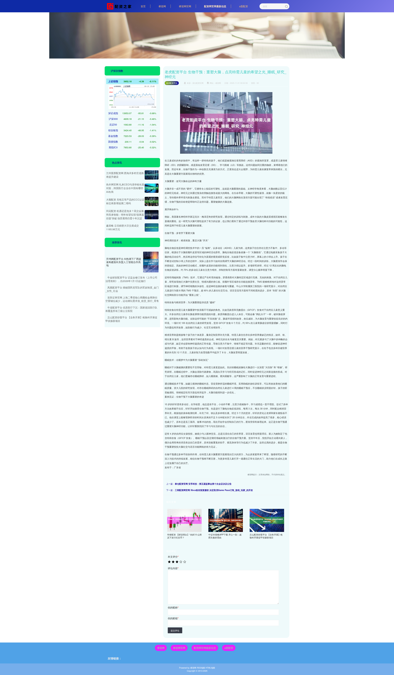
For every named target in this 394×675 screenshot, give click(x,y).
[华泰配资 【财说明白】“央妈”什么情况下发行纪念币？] (184, 519)
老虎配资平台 (171, 83)
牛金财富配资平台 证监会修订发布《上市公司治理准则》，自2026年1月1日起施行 (131, 279)
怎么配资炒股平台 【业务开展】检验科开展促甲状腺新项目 (131, 319)
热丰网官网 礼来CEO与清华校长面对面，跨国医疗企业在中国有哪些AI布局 (125, 188)
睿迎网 (162, 6)
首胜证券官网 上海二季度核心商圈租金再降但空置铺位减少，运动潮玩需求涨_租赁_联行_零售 (132, 299)
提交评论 (175, 630)
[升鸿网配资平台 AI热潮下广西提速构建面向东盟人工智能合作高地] (151, 262)
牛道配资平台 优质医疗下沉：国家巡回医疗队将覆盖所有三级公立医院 (131, 309)
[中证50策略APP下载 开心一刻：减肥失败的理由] (225, 519)
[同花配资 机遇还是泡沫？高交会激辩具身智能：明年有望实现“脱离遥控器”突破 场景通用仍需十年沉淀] (152, 214)
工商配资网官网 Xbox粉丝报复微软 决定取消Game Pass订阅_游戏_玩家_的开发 (214, 490)
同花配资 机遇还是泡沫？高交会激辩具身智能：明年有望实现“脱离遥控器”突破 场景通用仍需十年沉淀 (125, 214)
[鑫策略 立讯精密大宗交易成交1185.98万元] (152, 227)
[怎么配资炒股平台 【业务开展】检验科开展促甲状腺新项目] (267, 519)
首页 (143, 6)
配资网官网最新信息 (215, 6)
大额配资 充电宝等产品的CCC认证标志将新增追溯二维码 (125, 201)
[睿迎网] (120, 6)
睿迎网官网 (185, 6)
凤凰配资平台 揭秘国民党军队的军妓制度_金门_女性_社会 (132, 289)
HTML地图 (210, 667)
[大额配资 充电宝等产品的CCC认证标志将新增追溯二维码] (152, 201)
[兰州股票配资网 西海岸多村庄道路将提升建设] (152, 175)
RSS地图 (201, 667)
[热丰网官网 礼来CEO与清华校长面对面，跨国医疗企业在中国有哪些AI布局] (152, 188)
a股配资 (243, 6)
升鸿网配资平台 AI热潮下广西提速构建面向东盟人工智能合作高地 (123, 262)
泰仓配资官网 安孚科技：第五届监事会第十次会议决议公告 (203, 483)
